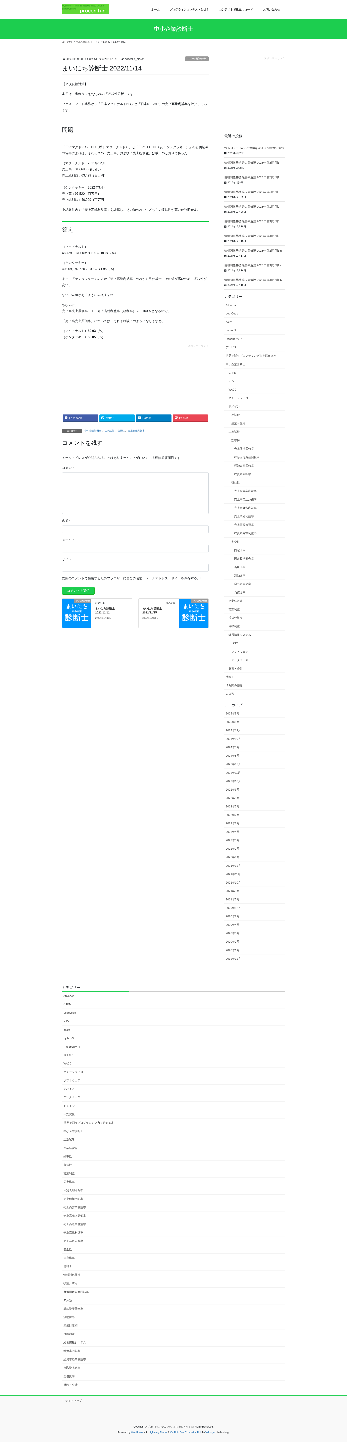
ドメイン (234, 406)
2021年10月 (233, 882)
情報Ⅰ (230, 677)
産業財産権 (238, 423)
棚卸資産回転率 (244, 465)
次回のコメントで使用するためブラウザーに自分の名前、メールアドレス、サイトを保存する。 (131, 578)
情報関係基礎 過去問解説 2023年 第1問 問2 (251, 236)
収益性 (121, 430)
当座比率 (239, 567)
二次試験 (109, 430)
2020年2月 (232, 941)
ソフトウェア (239, 651)
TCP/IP (235, 643)
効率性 (235, 440)
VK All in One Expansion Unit (186, 1432)
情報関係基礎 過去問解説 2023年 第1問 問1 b (253, 280)
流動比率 (239, 575)
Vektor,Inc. (210, 1432)
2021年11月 (233, 874)
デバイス (231, 347)
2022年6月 (232, 814)
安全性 (235, 541)
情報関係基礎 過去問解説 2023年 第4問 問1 (251, 177)
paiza (229, 322)
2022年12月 (233, 764)
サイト (67, 559)
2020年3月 (232, 933)
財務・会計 (236, 668)
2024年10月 (233, 738)
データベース (239, 660)
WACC (233, 389)
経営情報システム (240, 634)
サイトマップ (73, 1400)
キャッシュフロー (240, 398)
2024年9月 (232, 747)
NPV (231, 381)
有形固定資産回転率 (246, 457)
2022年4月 (232, 831)
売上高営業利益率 (245, 491)
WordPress (137, 1432)
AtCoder (231, 305)
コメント (68, 467)
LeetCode (232, 313)
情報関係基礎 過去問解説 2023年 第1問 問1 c (253, 265)
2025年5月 (232, 713)
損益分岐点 (236, 617)
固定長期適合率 (244, 558)
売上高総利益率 (136, 430)
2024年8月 (232, 755)
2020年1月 (232, 950)
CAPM (233, 372)
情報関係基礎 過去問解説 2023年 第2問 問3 (251, 192)
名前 (66, 521)
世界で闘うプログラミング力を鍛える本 (251, 355)
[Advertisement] (135, 376)
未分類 (230, 693)
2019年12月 (233, 958)
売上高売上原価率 (245, 499)
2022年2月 (232, 848)
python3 (231, 330)
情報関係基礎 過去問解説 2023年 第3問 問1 (251, 162)
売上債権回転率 (244, 448)
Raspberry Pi (234, 338)
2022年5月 (232, 823)
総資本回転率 (242, 474)
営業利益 (234, 609)
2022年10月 (233, 781)
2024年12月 (233, 730)
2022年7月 (232, 806)
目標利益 (234, 626)
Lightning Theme (158, 1432)
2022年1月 (232, 857)
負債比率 (239, 592)
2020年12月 (233, 907)
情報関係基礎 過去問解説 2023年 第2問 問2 (251, 206)
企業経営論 (236, 600)
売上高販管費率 (244, 524)
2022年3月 (232, 840)
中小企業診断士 (197, 58)
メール (68, 540)
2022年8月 (232, 798)
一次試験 (234, 414)
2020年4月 (232, 924)
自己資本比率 (242, 584)
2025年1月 (232, 722)
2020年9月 (232, 916)
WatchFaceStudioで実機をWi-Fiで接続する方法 (254, 148)
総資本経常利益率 (245, 533)
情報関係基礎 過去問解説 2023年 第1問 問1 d (253, 250)
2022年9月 (232, 789)
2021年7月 (232, 899)
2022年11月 (233, 772)
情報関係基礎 (234, 685)
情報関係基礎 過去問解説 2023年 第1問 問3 (251, 221)
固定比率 (239, 550)
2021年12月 (233, 865)
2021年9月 (232, 891)
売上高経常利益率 (245, 507)
